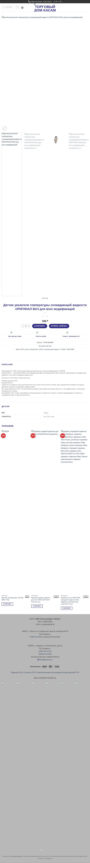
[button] (8, 7)
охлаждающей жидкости (52, 349)
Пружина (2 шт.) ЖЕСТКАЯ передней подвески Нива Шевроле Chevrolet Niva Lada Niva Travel (70, 601)
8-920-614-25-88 (45, 654)
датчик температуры (31, 349)
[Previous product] (47, 316)
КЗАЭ (41, 349)
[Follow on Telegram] (60, 1)
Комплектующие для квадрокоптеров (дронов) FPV (58, 672)
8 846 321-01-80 (45, 651)
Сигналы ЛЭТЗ (30, 672)
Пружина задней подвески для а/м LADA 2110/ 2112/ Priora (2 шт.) (40, 600)
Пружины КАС (16, 672)
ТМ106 (63, 349)
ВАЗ (22, 349)
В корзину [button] (7, 604)
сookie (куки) (16, 856)
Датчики (45, 298)
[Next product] (43, 316)
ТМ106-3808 (70, 349)
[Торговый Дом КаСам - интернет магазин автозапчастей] (45, 7)
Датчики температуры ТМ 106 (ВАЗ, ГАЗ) (12, 599)
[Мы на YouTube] (56, 1)
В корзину (39, 326)
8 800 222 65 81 (36, 637)
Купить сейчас (59, 326)
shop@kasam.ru (45, 660)
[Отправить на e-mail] (54, 1)
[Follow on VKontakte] (58, 1)
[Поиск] (17, 7)
